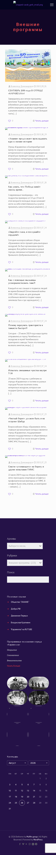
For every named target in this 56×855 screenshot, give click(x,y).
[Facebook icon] (20, 844)
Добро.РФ (15, 609)
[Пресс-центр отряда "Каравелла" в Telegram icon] (36, 844)
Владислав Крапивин (20, 622)
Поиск (10, 572)
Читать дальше (42, 120)
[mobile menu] (51, 4)
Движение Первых (19, 615)
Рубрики (12, 555)
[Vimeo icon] (23, 844)
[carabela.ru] (28, 5)
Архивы (11, 538)
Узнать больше (13, 666)
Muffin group (32, 836)
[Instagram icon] (29, 844)
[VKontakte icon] (33, 844)
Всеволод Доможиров (21, 86)
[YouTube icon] (26, 844)
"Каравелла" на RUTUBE (21, 629)
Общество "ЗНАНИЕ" (20, 602)
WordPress (38, 839)
